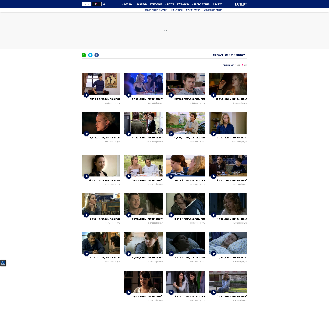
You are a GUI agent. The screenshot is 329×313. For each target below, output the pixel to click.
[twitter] (90, 55)
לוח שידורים (156, 4)
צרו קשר (128, 4)
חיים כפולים (183, 4)
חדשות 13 (217, 4)
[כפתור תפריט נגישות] (3, 263)
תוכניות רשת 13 (201, 4)
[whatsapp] (84, 55)
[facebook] (96, 55)
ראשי (245, 65)
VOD (238, 65)
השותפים (142, 4)
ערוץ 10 (244, 103)
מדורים (170, 4)
